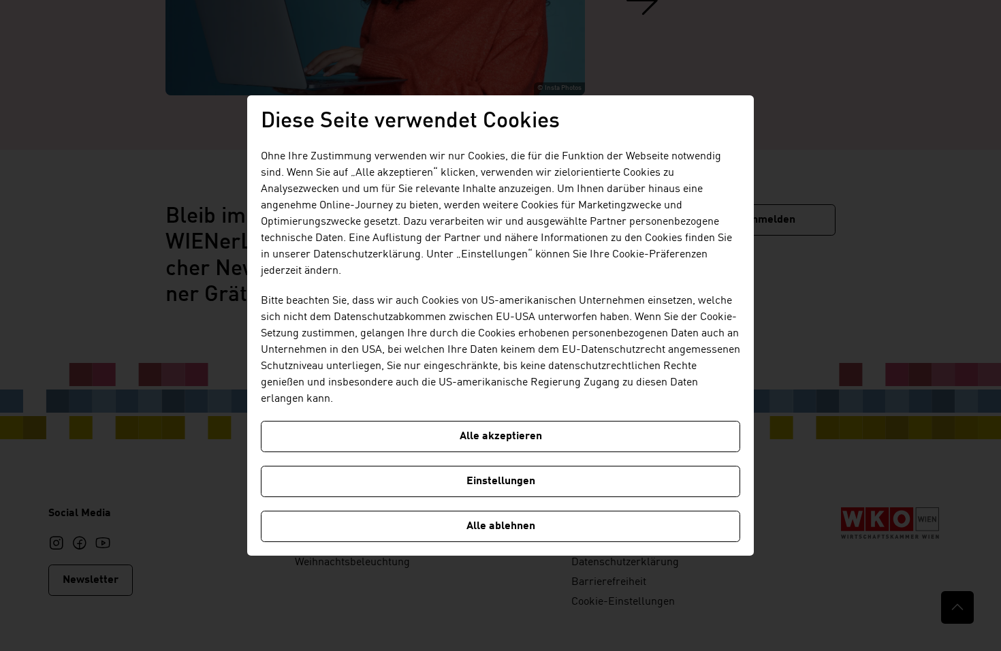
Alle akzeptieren (501, 436)
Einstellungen (500, 481)
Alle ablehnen (500, 526)
